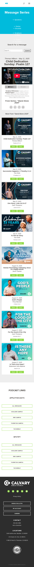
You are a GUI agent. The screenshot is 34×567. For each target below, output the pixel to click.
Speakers (18, 20)
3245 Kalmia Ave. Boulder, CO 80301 (17, 533)
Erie (18, 35)
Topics (18, 40)
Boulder (18, 28)
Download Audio (20, 97)
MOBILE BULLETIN (17, 503)
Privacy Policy (17, 496)
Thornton (18, 42)
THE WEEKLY (17, 429)
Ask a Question (17, 525)
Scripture (18, 33)
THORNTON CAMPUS (17, 423)
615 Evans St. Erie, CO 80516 (17, 537)
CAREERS (17, 513)
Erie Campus (21, 94)
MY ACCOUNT (17, 508)
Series (18, 26)
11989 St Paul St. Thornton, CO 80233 (17, 540)
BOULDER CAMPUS (17, 411)
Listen (24, 87)
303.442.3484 (17, 523)
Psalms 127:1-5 (23, 91)
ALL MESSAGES (17, 406)
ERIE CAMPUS (17, 417)
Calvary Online (19, 92)
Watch (11, 87)
